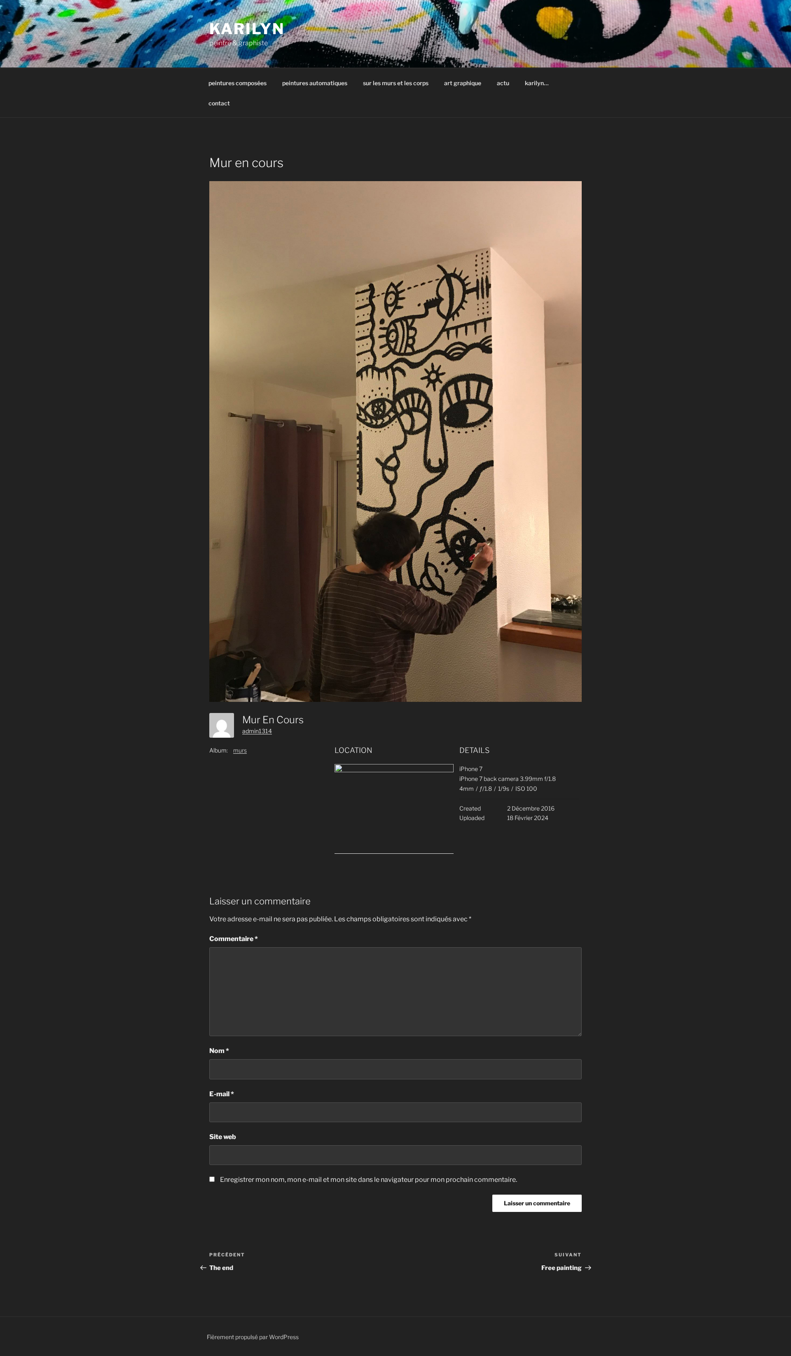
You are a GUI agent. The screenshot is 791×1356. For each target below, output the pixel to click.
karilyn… (537, 82)
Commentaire (233, 939)
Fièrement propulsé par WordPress (253, 1336)
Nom (219, 1051)
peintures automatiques (314, 82)
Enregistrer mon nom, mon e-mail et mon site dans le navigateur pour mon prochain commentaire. (368, 1180)
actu (503, 82)
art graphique (462, 82)
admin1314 (257, 730)
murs (240, 750)
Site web (222, 1137)
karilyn (247, 29)
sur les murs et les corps (395, 82)
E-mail (221, 1094)
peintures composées (237, 82)
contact (219, 103)
